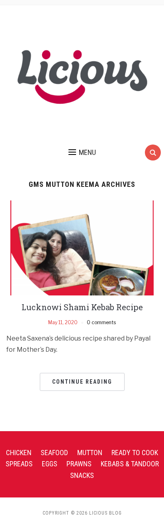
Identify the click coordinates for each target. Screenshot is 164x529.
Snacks (82, 475)
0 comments (101, 322)
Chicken (18, 452)
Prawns (79, 464)
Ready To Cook (134, 452)
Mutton (89, 452)
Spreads (19, 464)
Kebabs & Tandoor (130, 464)
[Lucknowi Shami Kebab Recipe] (82, 247)
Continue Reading (82, 381)
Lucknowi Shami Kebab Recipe (82, 307)
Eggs (49, 464)
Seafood (54, 452)
